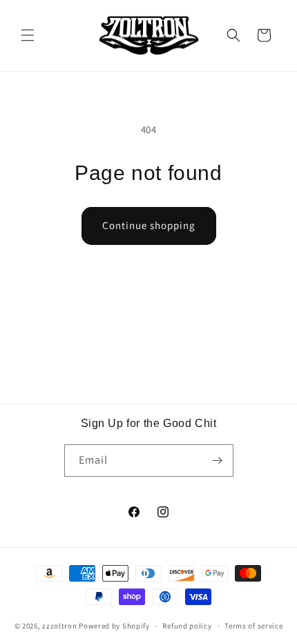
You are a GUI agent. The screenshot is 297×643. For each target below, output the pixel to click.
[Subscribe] (217, 460)
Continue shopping (148, 225)
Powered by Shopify (114, 626)
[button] (27, 35)
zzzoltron (59, 626)
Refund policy (186, 626)
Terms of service (253, 626)
